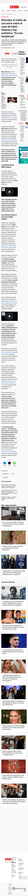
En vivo (16, 7)
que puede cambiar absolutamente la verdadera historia (9, 451)
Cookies (20, 869)
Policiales (26, 10)
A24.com (14, 858)
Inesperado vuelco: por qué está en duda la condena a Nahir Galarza (8, 498)
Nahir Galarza (8, 14)
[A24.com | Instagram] (10, 862)
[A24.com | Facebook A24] (5, 862)
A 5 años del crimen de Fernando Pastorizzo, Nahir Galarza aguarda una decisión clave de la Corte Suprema (9, 492)
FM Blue (14, 866)
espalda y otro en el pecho (10, 117)
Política (3, 10)
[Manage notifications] (25, 890)
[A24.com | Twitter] (8, 862)
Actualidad (14, 10)
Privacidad (21, 863)
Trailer (14, 14)
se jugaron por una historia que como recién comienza (8, 245)
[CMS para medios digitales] (22, 888)
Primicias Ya (20, 10)
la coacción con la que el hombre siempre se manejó (8, 383)
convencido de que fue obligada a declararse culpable (9, 303)
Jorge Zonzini (5, 477)
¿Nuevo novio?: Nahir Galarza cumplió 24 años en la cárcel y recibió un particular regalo (8, 486)
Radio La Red (23, 7)
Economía (8, 10)
